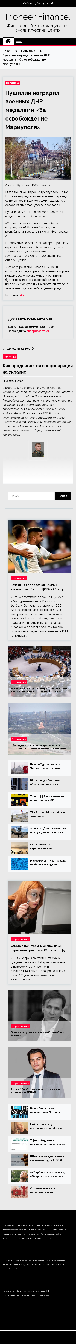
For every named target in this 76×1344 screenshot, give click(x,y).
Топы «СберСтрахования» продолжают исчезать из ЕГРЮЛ (37, 1091)
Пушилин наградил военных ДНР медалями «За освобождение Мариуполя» (32, 110)
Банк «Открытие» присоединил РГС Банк (45, 1110)
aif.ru (23, 295)
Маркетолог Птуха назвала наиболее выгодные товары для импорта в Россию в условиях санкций (48, 862)
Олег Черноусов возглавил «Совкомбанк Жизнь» (37, 1034)
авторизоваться (38, 331)
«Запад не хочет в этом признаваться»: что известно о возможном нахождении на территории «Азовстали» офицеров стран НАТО (38, 747)
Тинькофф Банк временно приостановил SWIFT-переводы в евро (47, 798)
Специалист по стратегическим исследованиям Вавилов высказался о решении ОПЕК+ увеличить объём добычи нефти (46, 846)
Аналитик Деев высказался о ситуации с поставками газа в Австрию (48, 830)
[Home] (8, 41)
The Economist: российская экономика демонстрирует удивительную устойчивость (47, 814)
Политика (12, 82)
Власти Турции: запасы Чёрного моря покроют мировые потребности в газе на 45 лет (46, 766)
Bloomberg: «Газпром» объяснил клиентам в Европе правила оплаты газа (46, 782)
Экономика (19, 577)
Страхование (20, 939)
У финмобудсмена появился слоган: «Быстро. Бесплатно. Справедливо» (47, 1142)
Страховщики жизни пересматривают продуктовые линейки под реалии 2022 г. (47, 1190)
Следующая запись (16, 348)
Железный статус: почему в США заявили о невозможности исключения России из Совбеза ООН (39, 690)
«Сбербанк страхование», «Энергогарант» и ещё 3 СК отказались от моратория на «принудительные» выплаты (47, 1174)
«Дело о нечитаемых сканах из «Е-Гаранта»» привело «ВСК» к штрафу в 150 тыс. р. (39, 948)
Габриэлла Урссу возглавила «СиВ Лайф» (46, 1126)
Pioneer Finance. (38, 17)
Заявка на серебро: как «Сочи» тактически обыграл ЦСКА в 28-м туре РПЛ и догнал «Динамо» (39, 587)
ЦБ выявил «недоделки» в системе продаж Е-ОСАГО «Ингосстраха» (47, 1158)
